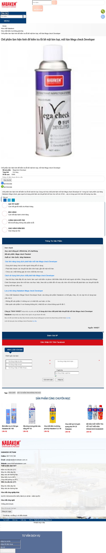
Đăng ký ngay (6, 511)
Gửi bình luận (48, 380)
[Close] (0, 527)
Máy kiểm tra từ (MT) (8, 477)
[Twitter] (9, 200)
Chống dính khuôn (7, 504)
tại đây (68, 318)
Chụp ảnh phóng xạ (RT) (9, 479)
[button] (2, 21)
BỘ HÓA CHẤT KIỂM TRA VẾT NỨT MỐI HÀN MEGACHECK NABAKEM (94, 426)
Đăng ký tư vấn (8, 551)
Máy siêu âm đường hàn (9, 474)
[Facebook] (5, 200)
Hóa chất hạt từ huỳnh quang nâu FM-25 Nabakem (72, 426)
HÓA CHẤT (12, 392)
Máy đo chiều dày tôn (8, 472)
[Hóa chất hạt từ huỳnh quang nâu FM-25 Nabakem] (74, 412)
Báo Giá (4, 13)
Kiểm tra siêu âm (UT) (8, 469)
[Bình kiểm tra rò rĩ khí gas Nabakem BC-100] (10, 413)
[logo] (9, 9)
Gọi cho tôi (7, 180)
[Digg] (13, 200)
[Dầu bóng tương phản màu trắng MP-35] (32, 413)
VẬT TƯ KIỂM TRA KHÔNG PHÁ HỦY (29, 392)
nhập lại (60, 380)
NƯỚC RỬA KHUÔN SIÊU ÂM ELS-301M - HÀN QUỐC (20, 496)
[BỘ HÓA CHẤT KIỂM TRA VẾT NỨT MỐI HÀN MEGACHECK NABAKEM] (95, 412)
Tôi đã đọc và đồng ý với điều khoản (15, 515)
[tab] (53, 241)
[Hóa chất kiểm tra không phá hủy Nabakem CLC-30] (53, 413)
